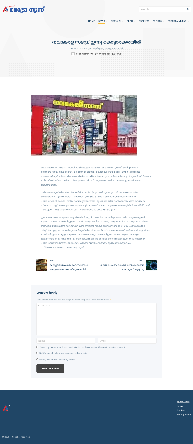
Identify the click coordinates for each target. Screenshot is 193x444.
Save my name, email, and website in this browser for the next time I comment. (83, 347)
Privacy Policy (184, 414)
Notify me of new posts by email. (57, 359)
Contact (181, 410)
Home (73, 48)
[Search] (188, 9)
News (118, 53)
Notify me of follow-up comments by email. (63, 353)
